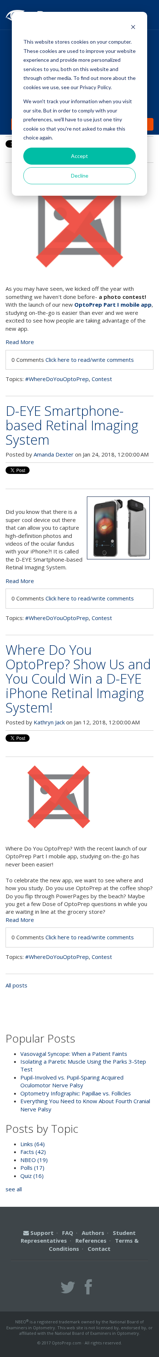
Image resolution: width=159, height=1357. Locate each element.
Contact (99, 1248)
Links (32, 1144)
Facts (33, 1151)
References (90, 1240)
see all (14, 1189)
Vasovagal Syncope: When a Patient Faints (73, 1053)
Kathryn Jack (49, 722)
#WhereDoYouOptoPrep (57, 379)
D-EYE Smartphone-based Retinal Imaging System (72, 425)
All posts (16, 985)
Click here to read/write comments (89, 359)
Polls (32, 1167)
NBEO (34, 1160)
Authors (93, 1232)
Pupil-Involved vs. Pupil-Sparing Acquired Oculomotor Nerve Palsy (72, 1081)
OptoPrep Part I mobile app (113, 304)
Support (41, 1232)
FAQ (67, 1232)
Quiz (32, 1175)
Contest (102, 379)
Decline (79, 175)
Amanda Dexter (54, 454)
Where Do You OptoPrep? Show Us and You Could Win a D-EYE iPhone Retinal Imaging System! (78, 679)
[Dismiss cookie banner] (133, 28)
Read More (20, 342)
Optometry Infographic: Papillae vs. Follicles (75, 1093)
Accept (79, 156)
